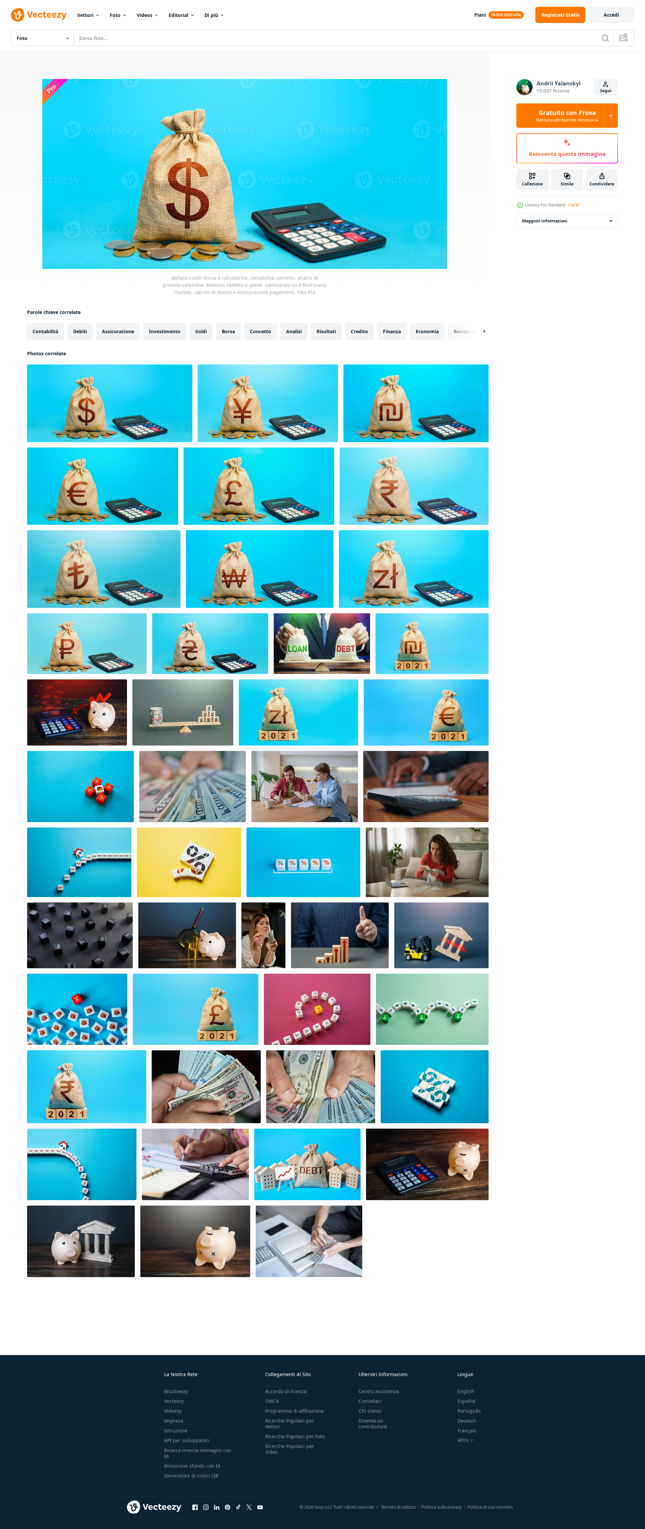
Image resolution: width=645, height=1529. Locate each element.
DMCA (272, 1401)
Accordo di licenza (285, 1391)
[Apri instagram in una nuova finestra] (206, 1507)
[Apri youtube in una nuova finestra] (260, 1507)
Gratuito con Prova (567, 115)
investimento (164, 331)
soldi (201, 331)
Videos (144, 15)
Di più (211, 15)
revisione (465, 331)
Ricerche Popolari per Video (289, 1449)
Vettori (85, 15)
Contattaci (370, 1401)
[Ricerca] (605, 38)
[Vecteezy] (38, 15)
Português (469, 1411)
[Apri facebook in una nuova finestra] (195, 1507)
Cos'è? (574, 205)
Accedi (611, 15)
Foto (115, 15)
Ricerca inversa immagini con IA (197, 1453)
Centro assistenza (379, 1391)
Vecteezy (174, 1401)
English (465, 1391)
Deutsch (466, 1420)
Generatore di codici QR (191, 1475)
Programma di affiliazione (294, 1411)
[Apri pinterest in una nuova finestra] (227, 1507)
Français (466, 1430)
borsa (228, 331)
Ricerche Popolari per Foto (295, 1436)
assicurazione (118, 331)
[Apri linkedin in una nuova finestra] (216, 1507)
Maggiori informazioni (544, 221)
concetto (260, 331)
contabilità (45, 331)
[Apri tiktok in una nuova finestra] (238, 1507)
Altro (462, 1440)
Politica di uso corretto (490, 1507)
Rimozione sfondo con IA (192, 1466)
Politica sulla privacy (442, 1507)
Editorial (178, 15)
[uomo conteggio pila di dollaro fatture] (206, 1086)
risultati (326, 331)
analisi (294, 331)
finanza (392, 331)
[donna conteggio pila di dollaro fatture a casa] (263, 935)
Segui (605, 91)
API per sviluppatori (186, 1440)
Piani (480, 15)
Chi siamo (370, 1411)
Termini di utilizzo (398, 1507)
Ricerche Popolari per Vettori (289, 1423)
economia (427, 331)
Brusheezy (176, 1391)
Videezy (172, 1411)
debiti (80, 331)
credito (359, 331)
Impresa (173, 1420)
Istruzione (175, 1430)
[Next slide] (478, 331)
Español (466, 1401)
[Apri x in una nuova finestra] (249, 1507)
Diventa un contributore (373, 1423)
